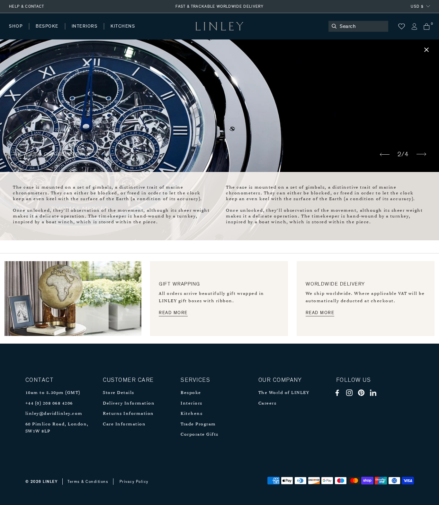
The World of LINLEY (283, 392)
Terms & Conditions (87, 482)
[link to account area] (414, 26)
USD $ (417, 6)
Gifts (240, 32)
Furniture (136, 32)
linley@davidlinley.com (54, 413)
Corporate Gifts (200, 434)
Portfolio (118, 32)
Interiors (191, 403)
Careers (267, 403)
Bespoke (191, 392)
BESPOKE (47, 26)
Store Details (118, 392)
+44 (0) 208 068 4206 (49, 403)
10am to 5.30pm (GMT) (52, 392)
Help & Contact (26, 6)
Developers (49, 32)
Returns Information (128, 413)
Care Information (124, 424)
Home (15, 32)
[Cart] (426, 26)
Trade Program (198, 424)
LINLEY (50, 482)
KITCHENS (123, 26)
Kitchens (191, 413)
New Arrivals (56, 32)
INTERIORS (85, 26)
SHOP (15, 26)
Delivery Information (129, 403)
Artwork (170, 32)
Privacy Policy (134, 482)
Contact (151, 32)
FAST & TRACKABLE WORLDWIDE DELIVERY (219, 6)
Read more (173, 313)
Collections (207, 32)
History (85, 32)
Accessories (98, 32)
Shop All (18, 32)
